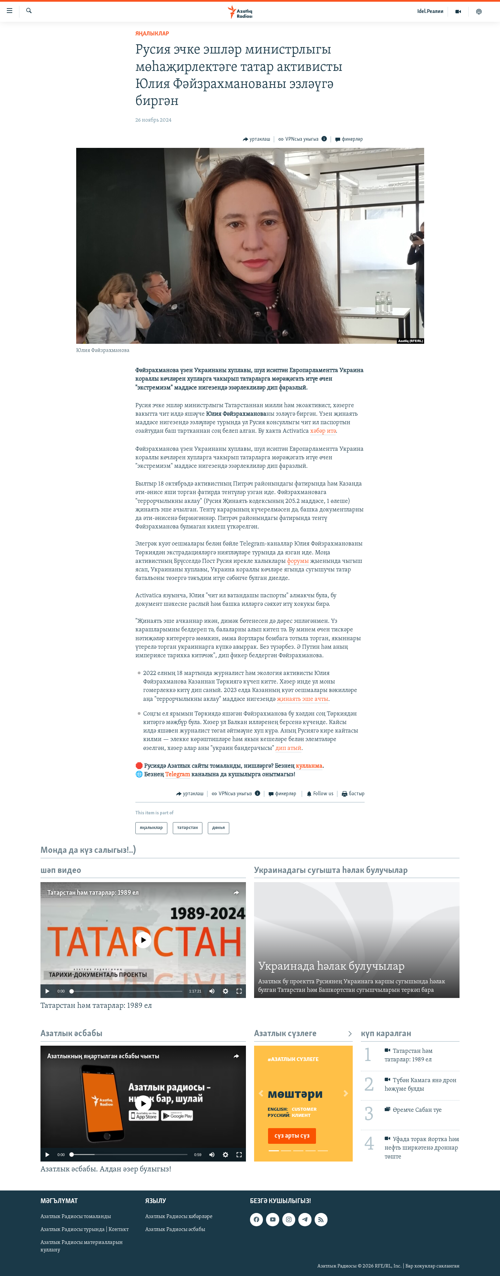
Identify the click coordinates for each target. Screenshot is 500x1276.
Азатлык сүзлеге (285, 1034)
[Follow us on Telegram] (304, 1219)
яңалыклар (152, 34)
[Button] (256, 139)
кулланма (309, 766)
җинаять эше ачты (302, 699)
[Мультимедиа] (458, 11)
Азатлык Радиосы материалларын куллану (81, 1246)
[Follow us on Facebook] (256, 1219)
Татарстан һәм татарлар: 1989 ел (93, 893)
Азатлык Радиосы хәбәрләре (179, 1216)
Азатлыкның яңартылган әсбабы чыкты (103, 1056)
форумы (298, 561)
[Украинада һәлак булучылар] (357, 940)
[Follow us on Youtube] (272, 1219)
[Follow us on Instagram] (288, 1219)
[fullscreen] (239, 991)
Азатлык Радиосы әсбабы (175, 1230)
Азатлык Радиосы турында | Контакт (84, 1230)
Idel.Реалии (430, 11)
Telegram (177, 775)
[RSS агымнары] (321, 1219)
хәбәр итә (323, 431)
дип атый (288, 748)
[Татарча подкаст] (479, 11)
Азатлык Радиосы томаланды (75, 1216)
